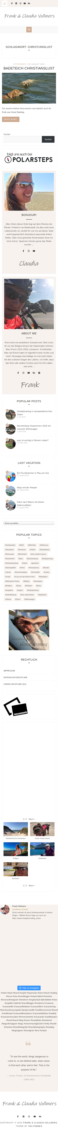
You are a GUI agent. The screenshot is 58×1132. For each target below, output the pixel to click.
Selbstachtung (33, 590)
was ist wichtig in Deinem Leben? (32, 440)
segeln (20, 590)
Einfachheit (10, 559)
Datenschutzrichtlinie (16, 677)
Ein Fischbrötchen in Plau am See (33, 473)
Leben (47, 572)
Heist (23, 568)
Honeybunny (34, 568)
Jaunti (8, 572)
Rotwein (29, 586)
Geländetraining (12, 563)
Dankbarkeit (44, 550)
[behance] (34, 373)
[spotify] (39, 373)
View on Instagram (30, 988)
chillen (33, 550)
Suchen (7, 134)
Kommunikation (21, 572)
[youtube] (34, 251)
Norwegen (38, 581)
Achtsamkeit (10, 545)
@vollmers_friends (20, 909)
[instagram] (29, 251)
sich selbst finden (27, 595)
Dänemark (10, 554)
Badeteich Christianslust (29, 68)
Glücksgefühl (11, 568)
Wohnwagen (30, 599)
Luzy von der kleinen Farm (25, 577)
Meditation (43, 577)
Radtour (9, 586)
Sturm (18, 599)
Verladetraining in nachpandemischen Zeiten (34, 413)
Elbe (21, 559)
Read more (10, 119)
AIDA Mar (32, 545)
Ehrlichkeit (23, 554)
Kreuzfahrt (36, 572)
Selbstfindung (11, 595)
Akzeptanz (10, 550)
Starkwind (42, 595)
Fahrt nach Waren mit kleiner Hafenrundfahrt (30, 503)
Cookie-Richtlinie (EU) (15, 684)
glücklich (35, 563)
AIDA (22, 545)
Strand (8, 599)
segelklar (9, 590)
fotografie (19, 64)
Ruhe (39, 586)
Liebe (8, 577)
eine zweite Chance (39, 554)
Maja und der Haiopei (27, 487)
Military (27, 581)
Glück (25, 563)
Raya (19, 586)
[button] (31, 819)
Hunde (46, 568)
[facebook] (23, 251)
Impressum (9, 671)
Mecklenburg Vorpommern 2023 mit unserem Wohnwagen (34, 427)
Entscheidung (33, 559)
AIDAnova (44, 545)
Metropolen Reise (12, 581)
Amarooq (22, 550)
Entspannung (48, 559)
